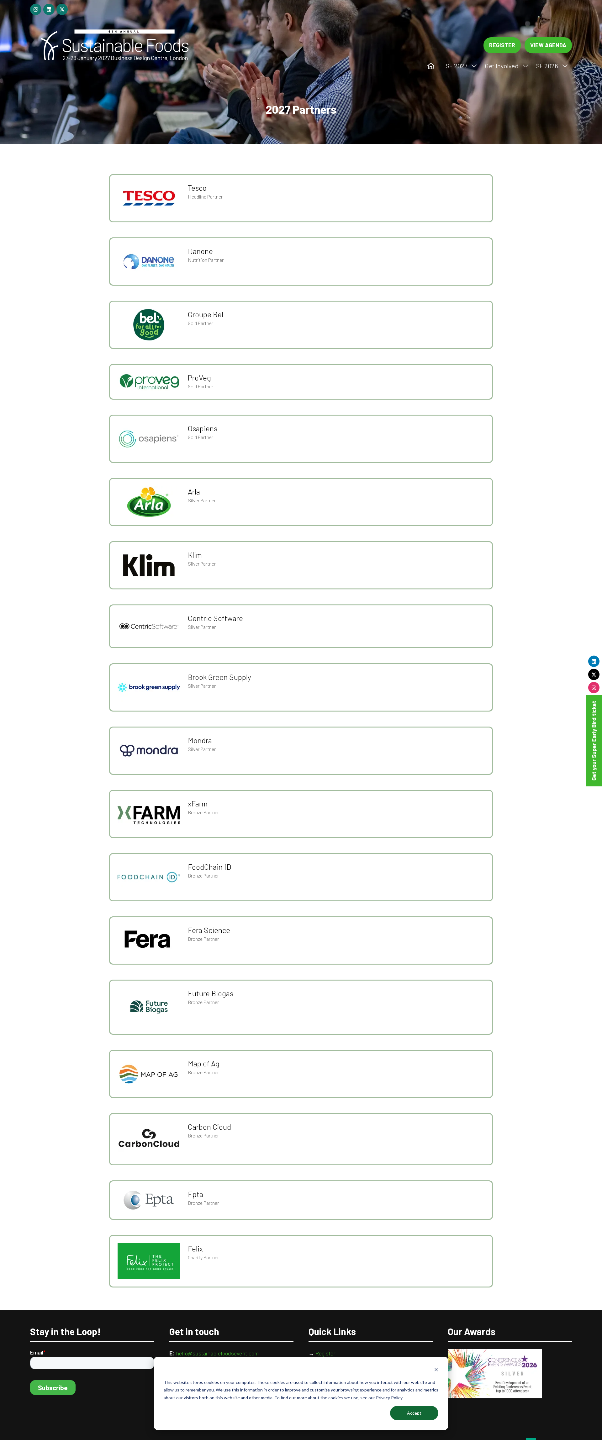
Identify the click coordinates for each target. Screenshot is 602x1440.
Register (326, 1353)
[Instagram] (594, 687)
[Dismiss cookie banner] (436, 1370)
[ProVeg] (301, 382)
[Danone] (301, 261)
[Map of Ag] (301, 1074)
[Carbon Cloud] (301, 1139)
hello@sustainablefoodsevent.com (217, 1353)
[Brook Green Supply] (301, 687)
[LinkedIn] (594, 661)
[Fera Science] (301, 940)
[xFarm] (301, 814)
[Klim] (301, 565)
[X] (594, 674)
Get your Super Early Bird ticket (593, 741)
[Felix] (301, 1261)
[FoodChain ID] (301, 877)
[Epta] (301, 1200)
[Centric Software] (301, 626)
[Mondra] (301, 751)
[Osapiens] (301, 439)
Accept (414, 1413)
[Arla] (301, 502)
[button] (502, 45)
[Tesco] (301, 198)
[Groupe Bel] (301, 325)
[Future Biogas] (301, 1007)
